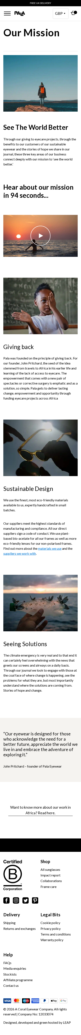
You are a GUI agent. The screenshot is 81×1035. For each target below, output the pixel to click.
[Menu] (7, 13)
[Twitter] (25, 901)
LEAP (67, 1022)
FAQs (7, 963)
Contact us (11, 985)
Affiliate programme (18, 980)
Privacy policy (50, 928)
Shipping (9, 923)
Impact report (50, 875)
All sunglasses (50, 869)
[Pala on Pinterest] (35, 901)
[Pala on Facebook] (6, 901)
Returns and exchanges (19, 928)
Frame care (48, 887)
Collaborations (51, 881)
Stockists (10, 974)
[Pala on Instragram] (16, 901)
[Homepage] (20, 13)
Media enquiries (14, 968)
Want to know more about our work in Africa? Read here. (40, 810)
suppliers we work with (19, 553)
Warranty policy (51, 940)
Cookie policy (50, 923)
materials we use (49, 548)
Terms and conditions (55, 934)
